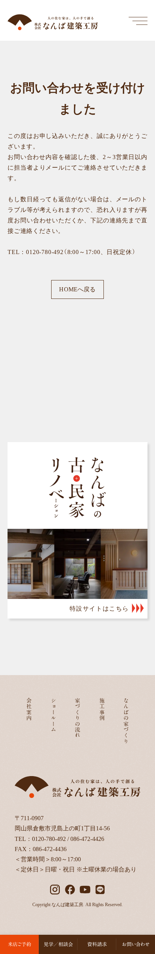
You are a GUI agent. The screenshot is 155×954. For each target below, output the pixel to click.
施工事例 (102, 709)
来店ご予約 (19, 944)
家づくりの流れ (77, 718)
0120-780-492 (49, 839)
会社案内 (29, 709)
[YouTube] (85, 889)
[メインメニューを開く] (138, 20)
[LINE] (100, 889)
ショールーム (53, 715)
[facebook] (70, 889)
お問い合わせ (135, 944)
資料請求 (97, 944)
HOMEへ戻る (77, 289)
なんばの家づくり (126, 721)
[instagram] (54, 889)
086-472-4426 (87, 839)
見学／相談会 (58, 944)
